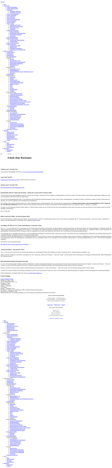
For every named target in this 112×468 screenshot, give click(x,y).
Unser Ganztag (10, 23)
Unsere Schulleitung (11, 15)
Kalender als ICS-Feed (12, 134)
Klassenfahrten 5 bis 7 (15, 60)
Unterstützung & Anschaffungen (17, 49)
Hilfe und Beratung (14, 32)
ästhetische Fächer (14, 84)
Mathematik (12, 77)
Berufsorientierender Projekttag (17, 103)
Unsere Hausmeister (11, 21)
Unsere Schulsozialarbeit (13, 30)
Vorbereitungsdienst (11, 110)
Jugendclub (12, 29)
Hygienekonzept (11, 136)
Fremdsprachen (13, 80)
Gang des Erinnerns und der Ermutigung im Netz (12, 187)
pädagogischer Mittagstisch (16, 63)
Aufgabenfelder (13, 41)
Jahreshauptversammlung (16, 48)
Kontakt (9, 151)
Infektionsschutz (11, 137)
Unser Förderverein (11, 44)
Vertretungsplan (10, 144)
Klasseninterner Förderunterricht (17, 62)
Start (5, 4)
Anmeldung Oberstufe (15, 12)
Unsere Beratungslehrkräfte (13, 19)
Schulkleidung (10, 147)
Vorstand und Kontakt (15, 45)
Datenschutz (10, 149)
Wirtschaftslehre (13, 89)
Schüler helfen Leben (15, 118)
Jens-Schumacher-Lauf (15, 115)
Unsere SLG (7, 5)
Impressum (6, 148)
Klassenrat (12, 66)
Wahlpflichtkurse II (14, 70)
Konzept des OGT (14, 27)
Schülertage (12, 128)
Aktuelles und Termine (15, 25)
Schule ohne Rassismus (15, 117)
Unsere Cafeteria (11, 22)
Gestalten (12, 91)
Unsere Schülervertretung (13, 43)
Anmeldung (9, 10)
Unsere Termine (10, 132)
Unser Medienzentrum (12, 37)
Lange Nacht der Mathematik (17, 126)
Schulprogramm (10, 52)
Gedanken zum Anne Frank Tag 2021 (10, 179)
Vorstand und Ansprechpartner (17, 40)
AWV (11, 85)
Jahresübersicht (10, 133)
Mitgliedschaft (13, 47)
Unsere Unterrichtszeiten (13, 14)
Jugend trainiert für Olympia (16, 123)
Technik (12, 88)
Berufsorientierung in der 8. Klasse (18, 100)
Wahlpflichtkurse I (14, 64)
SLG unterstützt (13, 112)
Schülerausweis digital (12, 139)
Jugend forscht (13, 122)
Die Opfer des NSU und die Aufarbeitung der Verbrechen (14, 244)
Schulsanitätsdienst (14, 119)
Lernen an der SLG (8, 51)
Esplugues (12, 107)
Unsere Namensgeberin (12, 8)
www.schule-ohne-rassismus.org (34, 273)
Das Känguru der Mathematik (17, 125)
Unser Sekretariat (11, 16)
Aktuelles (6, 130)
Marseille (12, 108)
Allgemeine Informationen (16, 95)
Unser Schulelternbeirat (12, 38)
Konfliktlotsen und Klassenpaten (17, 33)
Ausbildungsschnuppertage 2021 (18, 429)
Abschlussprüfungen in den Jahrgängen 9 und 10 (21, 71)
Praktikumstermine (14, 96)
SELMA (12, 59)
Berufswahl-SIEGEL (15, 97)
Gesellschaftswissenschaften (16, 82)
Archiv (8, 140)
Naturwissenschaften (15, 81)
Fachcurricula (10, 53)
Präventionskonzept (11, 56)
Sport (11, 86)
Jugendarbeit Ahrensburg (16, 34)
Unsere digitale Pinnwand (16, 93)
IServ (8, 143)
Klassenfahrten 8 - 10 (15, 69)
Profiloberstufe (10, 74)
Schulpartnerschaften (12, 106)
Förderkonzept (10, 55)
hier (34, 220)
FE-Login (9, 145)
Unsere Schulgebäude (12, 7)
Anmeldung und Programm (16, 26)
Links (5, 141)
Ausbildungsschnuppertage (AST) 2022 (19, 104)
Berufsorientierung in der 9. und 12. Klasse (20, 101)
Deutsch (12, 78)
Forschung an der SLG (12, 129)
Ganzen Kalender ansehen (7, 279)
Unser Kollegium (11, 18)
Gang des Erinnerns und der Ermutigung (33, 172)
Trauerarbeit (13, 36)
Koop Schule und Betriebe (16, 99)
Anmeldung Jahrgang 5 (15, 11)
